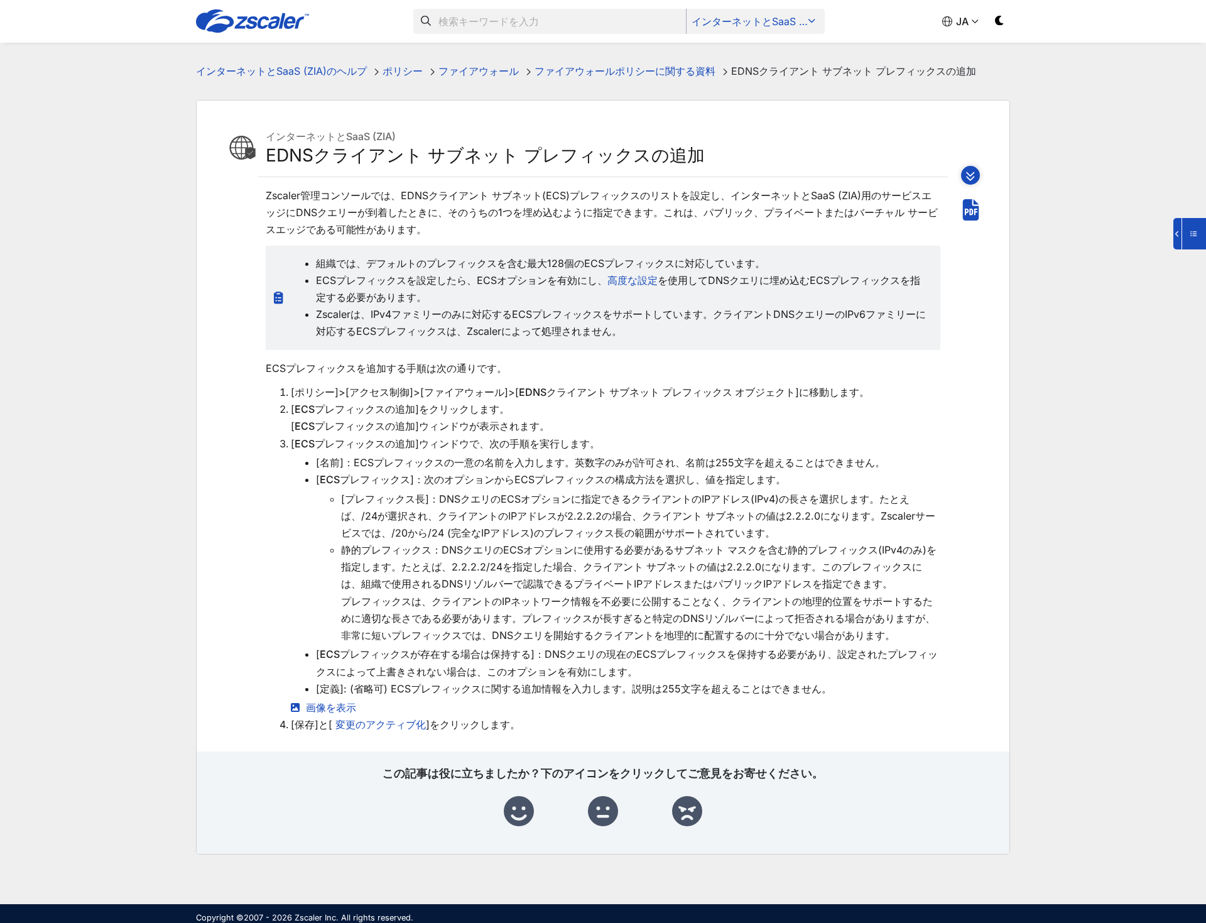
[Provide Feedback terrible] (687, 812)
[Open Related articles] (1189, 233)
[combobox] (550, 21)
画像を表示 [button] (331, 707)
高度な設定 (632, 280)
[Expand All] (970, 175)
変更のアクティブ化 (380, 724)
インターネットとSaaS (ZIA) (757, 21)
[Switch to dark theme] (999, 23)
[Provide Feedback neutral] (603, 812)
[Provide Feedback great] (519, 812)
